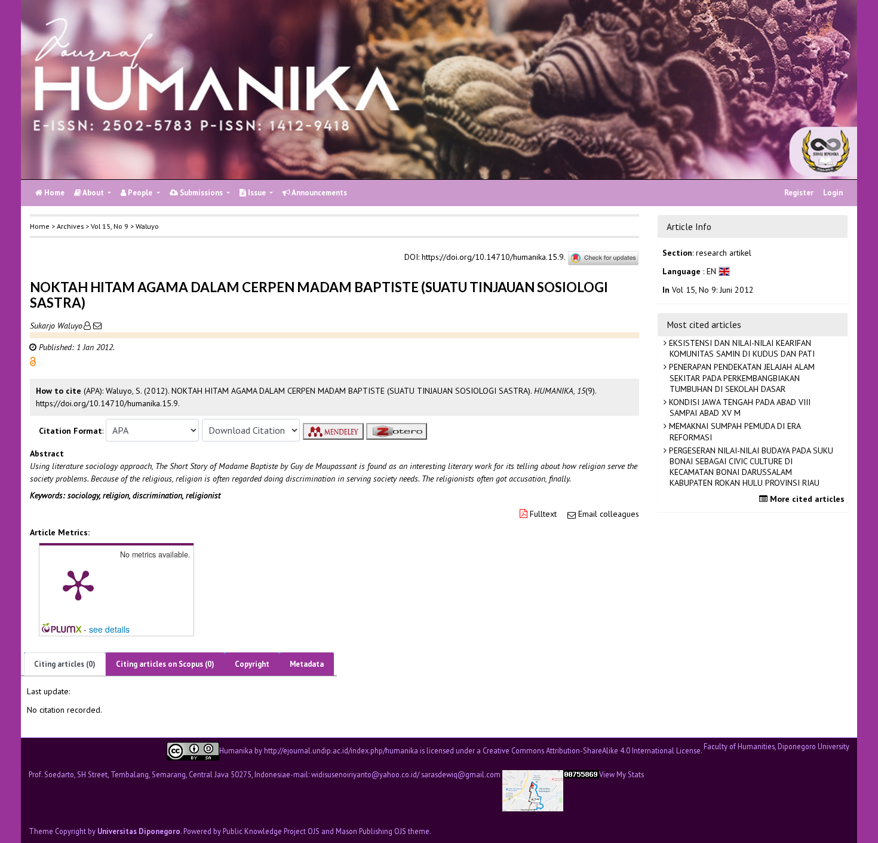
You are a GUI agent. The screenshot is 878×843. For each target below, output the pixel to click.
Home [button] (40, 226)
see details (109, 629)
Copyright (252, 664)
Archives (70, 226)
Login (833, 193)
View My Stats (621, 774)
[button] (33, 360)
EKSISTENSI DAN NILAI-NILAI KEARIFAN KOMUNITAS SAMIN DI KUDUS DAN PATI (741, 348)
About (93, 193)
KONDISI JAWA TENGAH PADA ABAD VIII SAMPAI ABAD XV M (739, 407)
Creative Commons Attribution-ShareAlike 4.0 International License (592, 750)
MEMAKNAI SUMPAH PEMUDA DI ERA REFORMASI (734, 431)
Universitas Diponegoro (138, 831)
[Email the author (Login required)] (96, 325)
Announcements (318, 193)
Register (798, 193)
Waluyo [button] (147, 226)
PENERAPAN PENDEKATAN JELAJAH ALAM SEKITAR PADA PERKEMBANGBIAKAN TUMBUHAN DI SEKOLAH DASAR (741, 377)
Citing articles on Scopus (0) (165, 664)
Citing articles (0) (65, 664)
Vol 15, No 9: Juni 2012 (713, 289)
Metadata (307, 664)
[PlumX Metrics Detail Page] (78, 584)
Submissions (201, 193)
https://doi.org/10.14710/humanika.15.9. (493, 257)
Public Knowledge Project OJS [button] (271, 831)
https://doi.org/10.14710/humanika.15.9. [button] (108, 403)
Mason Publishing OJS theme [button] (382, 831)
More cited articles (806, 498)
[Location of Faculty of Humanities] (532, 789)
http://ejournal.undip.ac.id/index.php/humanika (341, 750)
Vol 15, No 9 (109, 226)
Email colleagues (608, 513)
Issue (257, 193)
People (140, 193)
